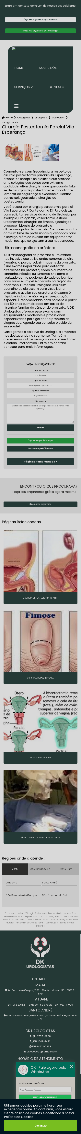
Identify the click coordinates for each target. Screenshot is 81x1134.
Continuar (41, 1125)
